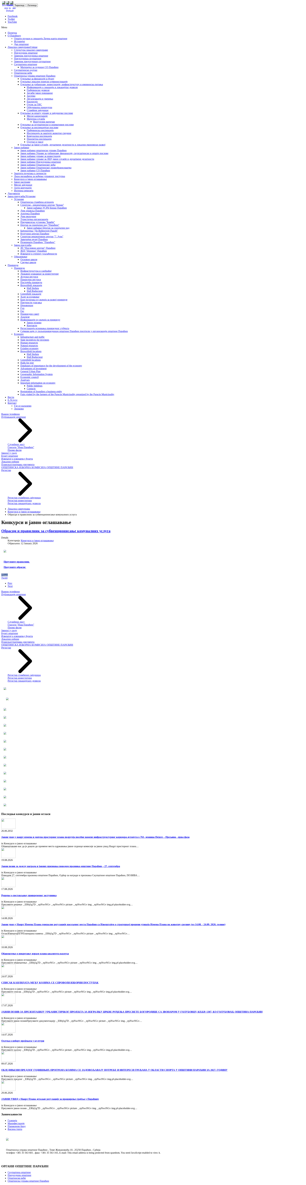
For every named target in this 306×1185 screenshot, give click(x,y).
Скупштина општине (19, 1172)
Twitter (11, 19)
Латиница (31, 5)
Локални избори (10, 461)
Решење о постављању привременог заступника (29, 895)
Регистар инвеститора (20, 500)
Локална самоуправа (19, 508)
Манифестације (16, 1123)
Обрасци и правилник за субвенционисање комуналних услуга (55, 531)
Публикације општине (13, 417)
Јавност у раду (9, 453)
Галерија (12, 1120)
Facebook (13, 16)
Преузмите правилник (17, 561)
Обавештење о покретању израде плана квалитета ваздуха (35, 953)
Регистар (6, 470)
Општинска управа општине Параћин (28, 1181)
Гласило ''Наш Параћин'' (21, 447)
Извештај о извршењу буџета (17, 458)
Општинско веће (17, 1178)
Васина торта (15, 1129)
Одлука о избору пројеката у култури (22, 1040)
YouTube (12, 22)
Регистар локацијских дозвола (24, 503)
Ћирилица (19, 5)
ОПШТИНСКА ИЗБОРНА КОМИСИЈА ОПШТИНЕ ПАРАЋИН (37, 467)
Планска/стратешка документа (17, 464)
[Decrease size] (14, 8)
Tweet (4, 577)
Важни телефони (10, 414)
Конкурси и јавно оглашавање (24, 511)
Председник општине (19, 1175)
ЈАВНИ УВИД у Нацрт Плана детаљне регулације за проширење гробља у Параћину (50, 1099)
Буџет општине (9, 456)
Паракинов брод (17, 1126)
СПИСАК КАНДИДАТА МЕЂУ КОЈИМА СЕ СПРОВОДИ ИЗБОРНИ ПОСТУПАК (49, 982)
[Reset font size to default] (10, 10)
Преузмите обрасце (15, 567)
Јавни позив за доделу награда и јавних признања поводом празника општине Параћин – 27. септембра (60, 866)
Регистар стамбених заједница (24, 497)
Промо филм (15, 450)
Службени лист (16, 444)
